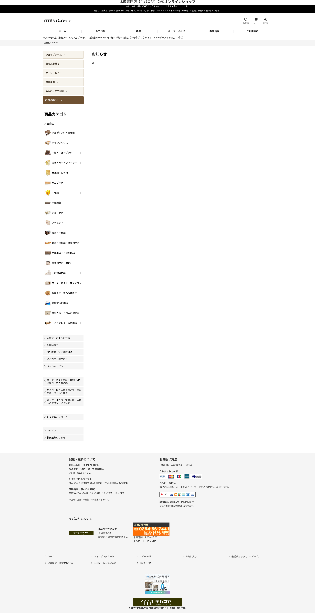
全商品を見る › (54, 63)
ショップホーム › (55, 54)
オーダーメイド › (55, 73)
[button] (245, 21)
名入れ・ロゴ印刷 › (56, 91)
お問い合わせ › (53, 100)
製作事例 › (52, 82)
